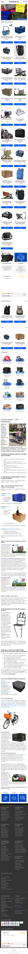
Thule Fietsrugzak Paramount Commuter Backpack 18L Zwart (20, 58)
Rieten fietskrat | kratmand (20, 399)
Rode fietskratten (19, 829)
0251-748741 (4, 914)
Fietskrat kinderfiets (19, 811)
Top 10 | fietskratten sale (6, 889)
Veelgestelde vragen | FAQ (7, 898)
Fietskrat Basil (4, 828)
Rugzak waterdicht (20, 375)
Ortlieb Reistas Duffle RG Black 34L (7, 222)
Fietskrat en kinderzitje (20, 852)
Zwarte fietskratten (19, 831)
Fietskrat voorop (18, 846)
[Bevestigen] (20, 358)
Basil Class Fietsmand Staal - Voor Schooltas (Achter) (20, 79)
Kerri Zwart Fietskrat (7, 119)
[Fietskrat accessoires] (7, 382)
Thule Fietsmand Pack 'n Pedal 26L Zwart (7, 78)
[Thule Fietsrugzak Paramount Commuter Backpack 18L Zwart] (20, 50)
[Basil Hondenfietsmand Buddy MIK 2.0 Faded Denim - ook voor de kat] (7, 30)
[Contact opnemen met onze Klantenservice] (14, 797)
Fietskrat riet (18, 863)
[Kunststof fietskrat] (20, 406)
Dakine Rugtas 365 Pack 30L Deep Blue (20, 181)
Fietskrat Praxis (4, 837)
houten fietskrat (5, 507)
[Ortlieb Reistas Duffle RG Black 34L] (7, 215)
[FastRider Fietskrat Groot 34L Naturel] (7, 174)
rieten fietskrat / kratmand (13, 529)
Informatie (7, 42)
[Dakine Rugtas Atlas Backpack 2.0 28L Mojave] (20, 310)
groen (2, 701)
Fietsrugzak (19, 387)
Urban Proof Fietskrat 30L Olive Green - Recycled (7, 161)
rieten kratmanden (6, 707)
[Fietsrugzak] (20, 382)
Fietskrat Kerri (4, 829)
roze (20, 701)
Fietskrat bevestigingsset (20, 849)
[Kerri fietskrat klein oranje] (10, 719)
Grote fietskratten (5, 812)
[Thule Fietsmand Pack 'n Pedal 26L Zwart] (7, 71)
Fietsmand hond (4, 855)
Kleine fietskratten (5, 811)
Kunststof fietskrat (20, 411)
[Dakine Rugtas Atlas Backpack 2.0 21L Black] (7, 310)
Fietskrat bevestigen (19, 848)
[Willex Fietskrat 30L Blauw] (20, 30)
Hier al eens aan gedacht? (7, 375)
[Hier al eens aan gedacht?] (7, 370)
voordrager (3, 622)
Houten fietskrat (7, 411)
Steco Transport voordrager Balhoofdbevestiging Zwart (20, 120)
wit (13, 701)
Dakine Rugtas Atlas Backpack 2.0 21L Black (7, 316)
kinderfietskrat (17, 566)
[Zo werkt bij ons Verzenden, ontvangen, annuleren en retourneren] (6, 797)
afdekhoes (3, 686)
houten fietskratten (22, 706)
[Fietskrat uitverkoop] (7, 358)
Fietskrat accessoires (7, 387)
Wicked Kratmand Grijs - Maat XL (7, 99)
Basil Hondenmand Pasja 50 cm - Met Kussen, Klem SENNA (7, 203)
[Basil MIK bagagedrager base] (7, 133)
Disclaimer (3, 902)
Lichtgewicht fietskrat (5, 817)
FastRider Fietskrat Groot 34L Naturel (7, 181)
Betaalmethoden (4, 905)
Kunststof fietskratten (20, 861)
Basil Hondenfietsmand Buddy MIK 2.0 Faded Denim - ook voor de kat (7, 38)
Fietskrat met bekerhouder (21, 814)
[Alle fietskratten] (14, 12)
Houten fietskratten (19, 860)
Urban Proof (21, 758)
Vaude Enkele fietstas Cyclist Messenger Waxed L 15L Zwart (7, 244)
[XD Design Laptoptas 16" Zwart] (20, 133)
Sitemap (3, 911)
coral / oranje (7, 701)
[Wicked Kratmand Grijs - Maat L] (20, 92)
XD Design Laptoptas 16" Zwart (20, 140)
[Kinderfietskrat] (7, 394)
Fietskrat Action (4, 834)
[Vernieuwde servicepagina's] (21, 257)
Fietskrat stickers (4, 849)
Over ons (3, 899)
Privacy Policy (4, 904)
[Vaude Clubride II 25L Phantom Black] (20, 195)
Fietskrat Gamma (5, 835)
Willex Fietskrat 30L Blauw (20, 37)
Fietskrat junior (4, 818)
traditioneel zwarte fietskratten (14, 704)
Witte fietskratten (19, 834)
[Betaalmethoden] (2, 922)
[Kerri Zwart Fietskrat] (7, 112)
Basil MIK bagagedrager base (7, 140)
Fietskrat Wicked (4, 831)
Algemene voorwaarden (6, 901)
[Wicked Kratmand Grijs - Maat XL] (7, 92)
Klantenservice (4, 910)
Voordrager (3, 846)
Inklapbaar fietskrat (5, 814)
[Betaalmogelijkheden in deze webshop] (22, 797)
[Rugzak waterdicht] (20, 370)
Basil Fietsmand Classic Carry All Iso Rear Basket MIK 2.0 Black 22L (7, 59)
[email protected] (19, 907)
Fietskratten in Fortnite (6, 854)
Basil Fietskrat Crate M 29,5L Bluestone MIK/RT (20, 161)
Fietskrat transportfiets (20, 817)
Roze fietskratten (19, 832)
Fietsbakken (17, 820)
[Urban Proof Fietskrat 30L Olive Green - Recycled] (7, 153)
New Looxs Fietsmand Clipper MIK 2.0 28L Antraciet (20, 223)
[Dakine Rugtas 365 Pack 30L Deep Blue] (20, 174)
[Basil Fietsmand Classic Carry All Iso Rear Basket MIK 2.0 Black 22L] (7, 50)
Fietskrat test (18, 815)
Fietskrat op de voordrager (21, 851)
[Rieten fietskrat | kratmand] (20, 394)
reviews (17, 952)
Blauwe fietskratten (19, 828)
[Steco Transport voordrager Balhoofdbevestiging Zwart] (20, 112)
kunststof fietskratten (12, 706)
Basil (18, 754)
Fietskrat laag (4, 820)
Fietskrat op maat (5, 815)
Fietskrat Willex (4, 832)
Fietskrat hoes (4, 848)
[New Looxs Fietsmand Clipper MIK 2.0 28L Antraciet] (20, 215)
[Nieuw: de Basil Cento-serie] (7, 257)
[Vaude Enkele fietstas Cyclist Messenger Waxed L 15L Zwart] (7, 236)
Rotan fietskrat (18, 864)
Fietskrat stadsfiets (19, 818)
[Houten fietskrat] (7, 406)
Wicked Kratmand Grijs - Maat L (20, 99)
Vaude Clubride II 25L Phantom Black (20, 202)
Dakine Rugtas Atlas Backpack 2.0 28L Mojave (20, 317)
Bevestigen (20, 363)
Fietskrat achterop (19, 845)
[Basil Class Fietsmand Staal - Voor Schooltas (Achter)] (20, 71)
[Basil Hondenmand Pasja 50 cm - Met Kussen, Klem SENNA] (7, 195)
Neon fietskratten (19, 835)
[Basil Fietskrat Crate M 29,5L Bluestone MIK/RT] (20, 153)
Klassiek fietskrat (18, 812)
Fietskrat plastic (18, 866)
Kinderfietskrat (7, 399)
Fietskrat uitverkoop (7, 363)
